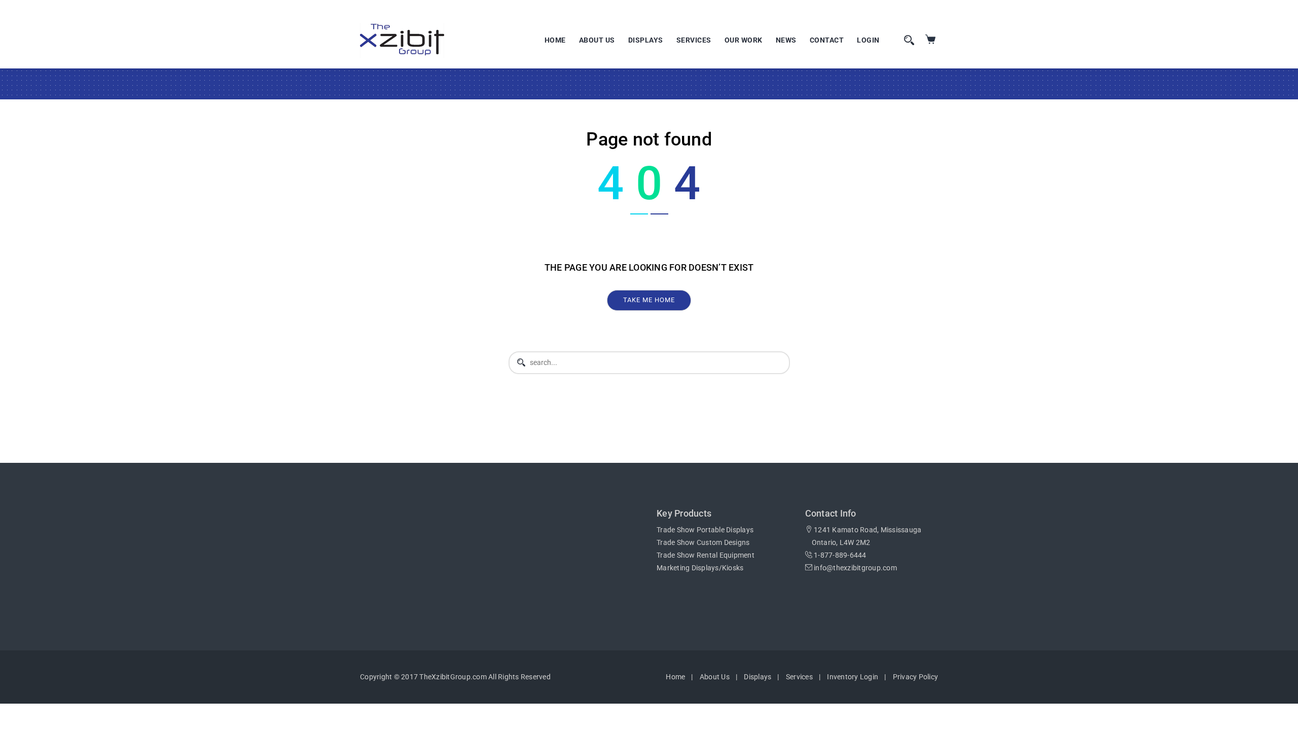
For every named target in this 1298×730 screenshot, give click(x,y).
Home (555, 40)
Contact (827, 40)
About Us (597, 40)
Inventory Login (852, 677)
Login (868, 40)
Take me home (649, 300)
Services (693, 40)
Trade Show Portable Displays (705, 530)
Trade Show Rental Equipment (705, 555)
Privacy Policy (916, 677)
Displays (645, 40)
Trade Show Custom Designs (703, 542)
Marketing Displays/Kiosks (700, 568)
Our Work (744, 40)
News (786, 40)
